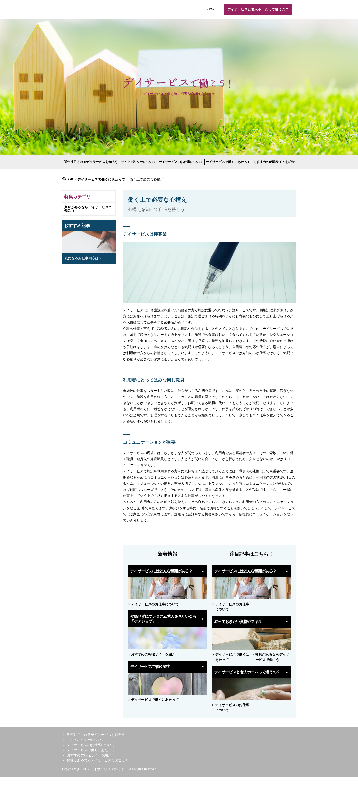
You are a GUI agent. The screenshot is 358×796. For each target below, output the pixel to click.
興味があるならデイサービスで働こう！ (88, 208)
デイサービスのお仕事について (181, 162)
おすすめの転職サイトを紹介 (273, 162)
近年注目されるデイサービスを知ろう (91, 162)
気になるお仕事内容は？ (83, 258)
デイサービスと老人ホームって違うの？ (258, 9)
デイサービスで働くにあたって (228, 162)
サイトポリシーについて (138, 162)
